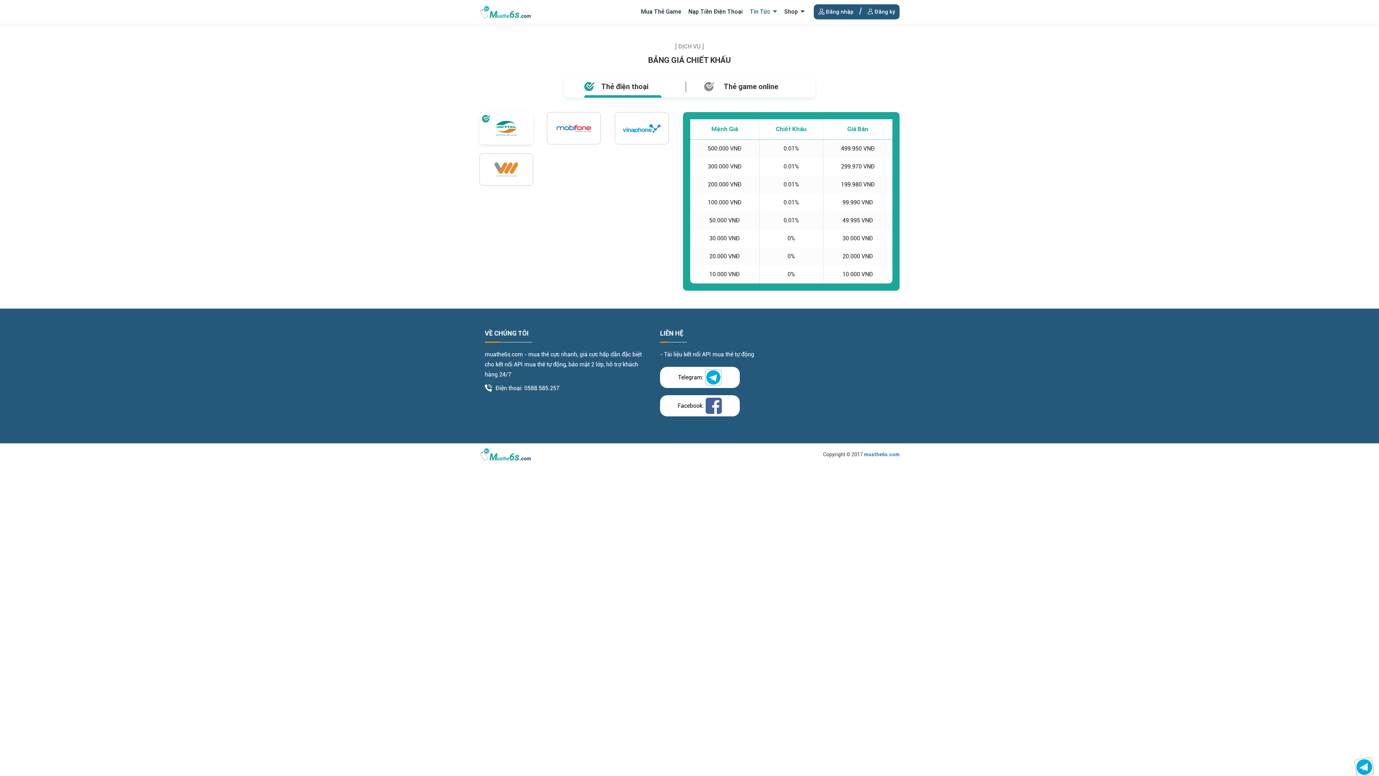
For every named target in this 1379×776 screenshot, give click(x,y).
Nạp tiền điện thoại (715, 11)
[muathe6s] (505, 11)
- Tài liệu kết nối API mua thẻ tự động (707, 354)
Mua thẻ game (661, 11)
